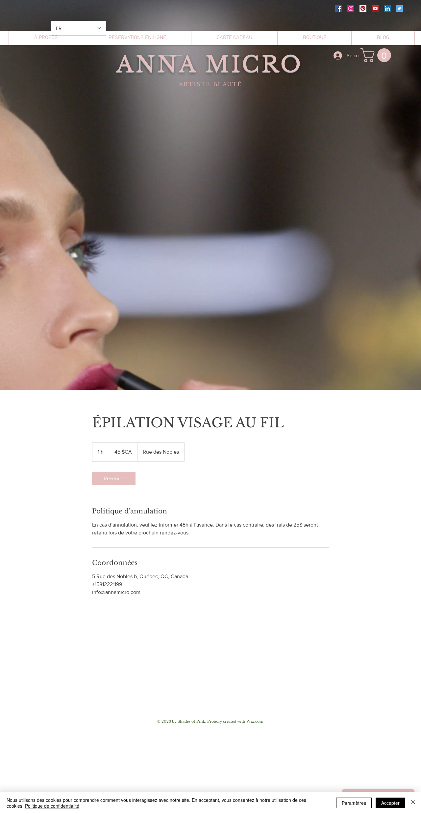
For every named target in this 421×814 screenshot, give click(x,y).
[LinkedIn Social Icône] (387, 8)
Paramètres (354, 803)
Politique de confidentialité (52, 806)
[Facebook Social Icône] (338, 8)
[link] (114, 478)
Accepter (390, 803)
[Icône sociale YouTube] (375, 8)
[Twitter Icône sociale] (399, 8)
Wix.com (254, 721)
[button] (377, 55)
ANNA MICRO (209, 64)
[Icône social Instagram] (350, 8)
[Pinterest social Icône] (362, 8)
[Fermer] (413, 803)
